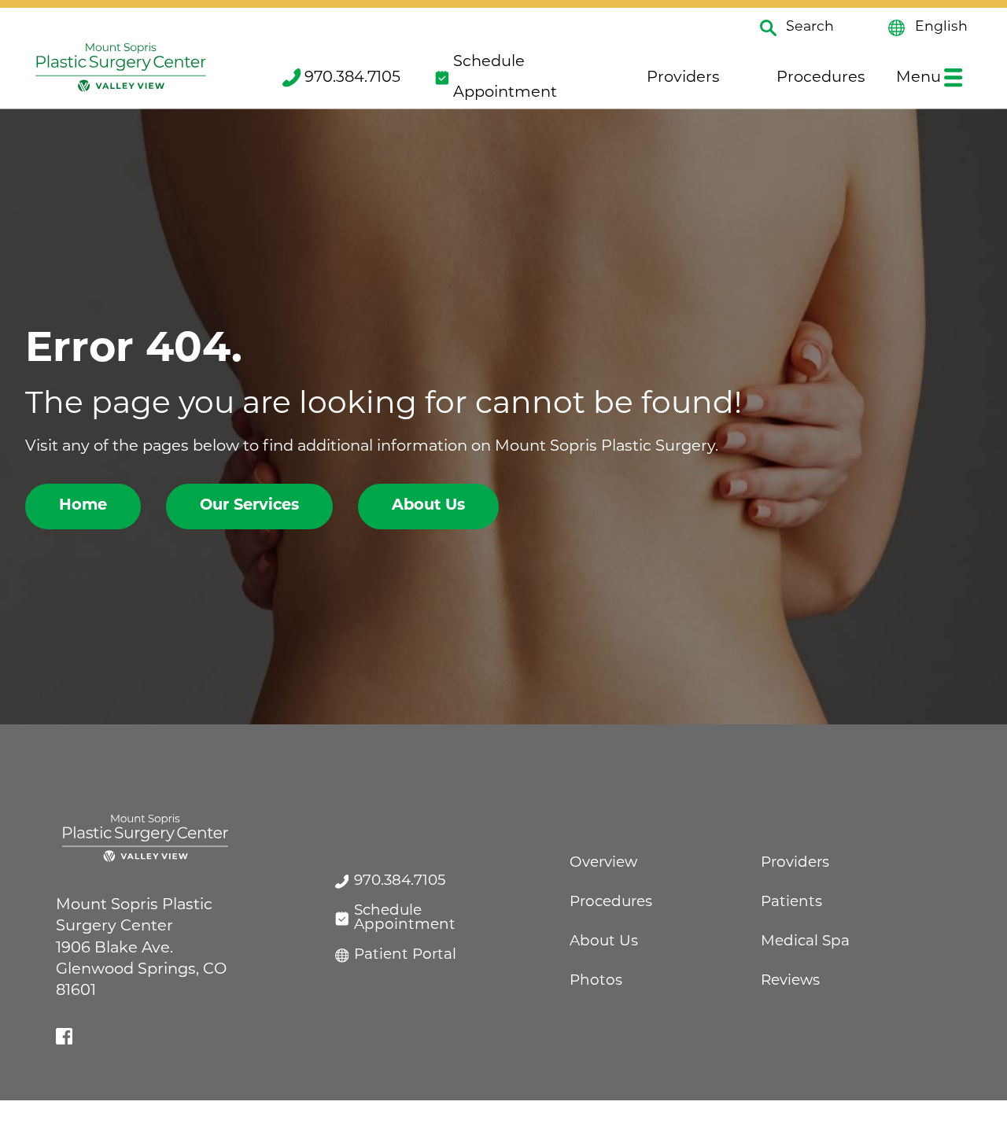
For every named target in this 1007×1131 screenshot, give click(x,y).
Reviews (790, 981)
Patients (791, 902)
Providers (683, 78)
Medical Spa (805, 941)
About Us (428, 506)
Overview (603, 863)
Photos (596, 981)
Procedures (820, 78)
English (941, 27)
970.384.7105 (352, 78)
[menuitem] (340, 78)
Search (810, 27)
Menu (918, 78)
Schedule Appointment (505, 77)
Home (83, 506)
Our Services (249, 506)
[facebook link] (64, 1036)
